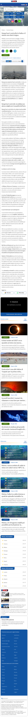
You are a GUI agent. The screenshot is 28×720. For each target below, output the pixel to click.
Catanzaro (16, 689)
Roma (15, 680)
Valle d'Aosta (16, 635)
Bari (15, 686)
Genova (3, 669)
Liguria (3, 638)
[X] (16, 21)
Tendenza (5, 462)
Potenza (3, 689)
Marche (15, 643)
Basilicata (4, 657)
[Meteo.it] (24, 4)
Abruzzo (15, 652)
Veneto (15, 640)
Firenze (15, 678)
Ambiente (6, 55)
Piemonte (4, 635)
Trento (3, 672)
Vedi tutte (25, 442)
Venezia (15, 672)
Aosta (15, 666)
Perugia (3, 680)
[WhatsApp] (19, 21)
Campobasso (4, 686)
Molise (3, 655)
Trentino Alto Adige (6, 640)
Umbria (3, 649)
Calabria (15, 657)
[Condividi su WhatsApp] (7, 52)
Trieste (3, 675)
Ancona (3, 678)
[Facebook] (9, 21)
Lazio (15, 649)
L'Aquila (15, 683)
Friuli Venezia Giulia (6, 646)
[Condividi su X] (11, 52)
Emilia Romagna (5, 643)
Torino (3, 666)
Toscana (15, 646)
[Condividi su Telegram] (15, 52)
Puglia (15, 655)
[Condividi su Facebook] (3, 52)
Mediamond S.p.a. (12, 711)
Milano (15, 669)
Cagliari (15, 692)
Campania (4, 652)
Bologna (15, 675)
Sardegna (16, 660)
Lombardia (16, 638)
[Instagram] (12, 21)
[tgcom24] (14, 1)
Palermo (3, 692)
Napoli (3, 683)
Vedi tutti (25, 319)
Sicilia (3, 660)
